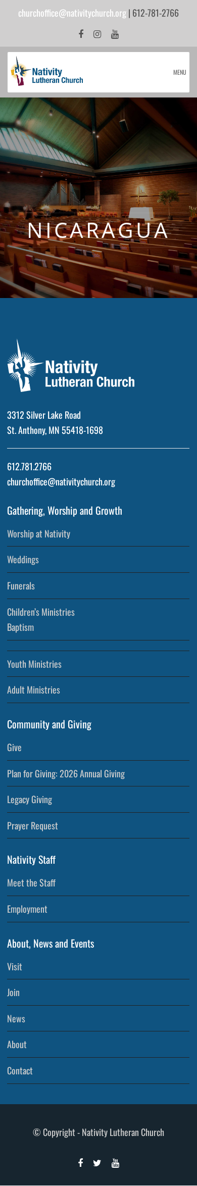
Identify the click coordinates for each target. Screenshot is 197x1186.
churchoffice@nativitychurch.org (72, 12)
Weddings (23, 559)
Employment (27, 908)
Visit (14, 966)
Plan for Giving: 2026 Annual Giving (66, 773)
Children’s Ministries (41, 611)
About (17, 1044)
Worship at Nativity (38, 533)
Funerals (21, 585)
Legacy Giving (29, 799)
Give (14, 747)
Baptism (20, 626)
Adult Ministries (33, 689)
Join (13, 992)
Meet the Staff (31, 882)
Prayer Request (32, 825)
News (16, 1018)
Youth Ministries (34, 663)
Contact (20, 1070)
